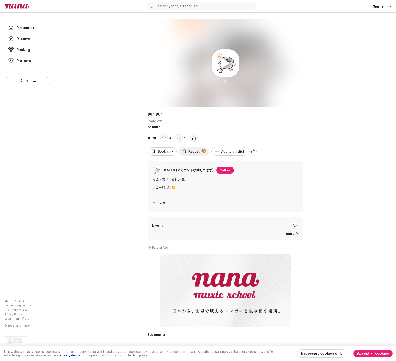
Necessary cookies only (322, 353)
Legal (8, 318)
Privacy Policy (13, 314)
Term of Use (21, 318)
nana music (19, 310)
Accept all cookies (373, 353)
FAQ (7, 310)
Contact (19, 301)
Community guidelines (18, 305)
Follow (225, 170)
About (8, 301)
